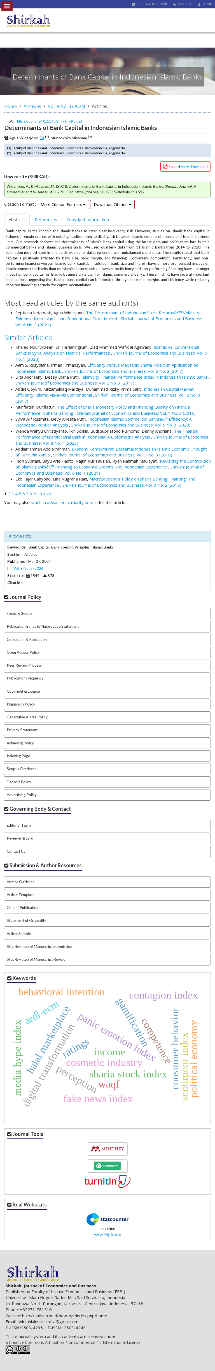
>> (49, 493)
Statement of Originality (26, 920)
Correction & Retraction (27, 639)
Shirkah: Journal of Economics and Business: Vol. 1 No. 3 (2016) (136, 413)
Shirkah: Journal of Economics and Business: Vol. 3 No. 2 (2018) (121, 485)
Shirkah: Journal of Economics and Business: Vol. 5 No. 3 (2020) (130, 425)
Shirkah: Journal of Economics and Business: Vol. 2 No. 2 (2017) (123, 371)
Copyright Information (88, 219)
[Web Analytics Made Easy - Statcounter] (107, 1228)
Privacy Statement (22, 730)
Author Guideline (20, 882)
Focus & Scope (19, 613)
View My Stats (107, 1234)
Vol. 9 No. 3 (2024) (66, 106)
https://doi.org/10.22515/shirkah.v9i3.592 (49, 121)
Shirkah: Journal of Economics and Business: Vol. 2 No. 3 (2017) (74, 383)
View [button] (185, 166)
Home (10, 106)
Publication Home (152, 4)
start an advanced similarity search (64, 502)
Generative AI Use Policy (27, 717)
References (46, 219)
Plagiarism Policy (21, 704)
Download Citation (111, 204)
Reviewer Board (20, 838)
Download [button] (199, 166)
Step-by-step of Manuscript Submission (39, 946)
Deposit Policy (19, 782)
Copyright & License (23, 691)
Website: (13, 1315)
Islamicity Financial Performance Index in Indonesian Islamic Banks (145, 377)
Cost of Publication (22, 907)
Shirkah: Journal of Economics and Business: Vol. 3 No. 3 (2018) (112, 455)
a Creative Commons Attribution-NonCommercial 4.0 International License (73, 1342)
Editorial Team (19, 825)
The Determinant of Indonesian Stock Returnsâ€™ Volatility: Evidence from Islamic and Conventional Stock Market (107, 315)
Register (185, 4)
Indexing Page (18, 756)
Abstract (17, 219)
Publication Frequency (25, 678)
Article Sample (19, 933)
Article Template (20, 894)
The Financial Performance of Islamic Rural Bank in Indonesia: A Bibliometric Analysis (106, 434)
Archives (32, 106)
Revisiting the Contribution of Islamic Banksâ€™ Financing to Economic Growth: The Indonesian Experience (113, 464)
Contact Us (16, 851)
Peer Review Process (24, 665)
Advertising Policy (22, 795)
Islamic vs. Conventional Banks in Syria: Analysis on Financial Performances (107, 350)
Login (207, 4)
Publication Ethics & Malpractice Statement (43, 626)
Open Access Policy (23, 652)
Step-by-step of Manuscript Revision (37, 959)
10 (39, 493)
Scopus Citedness (21, 769)
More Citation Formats (62, 204)
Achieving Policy (20, 743)
